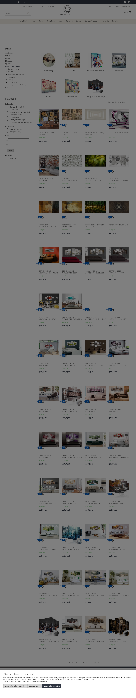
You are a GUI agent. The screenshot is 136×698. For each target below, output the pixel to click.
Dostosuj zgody (34, 686)
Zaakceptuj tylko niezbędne (15, 686)
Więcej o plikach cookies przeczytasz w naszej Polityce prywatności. (27, 681)
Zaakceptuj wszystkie (52, 686)
